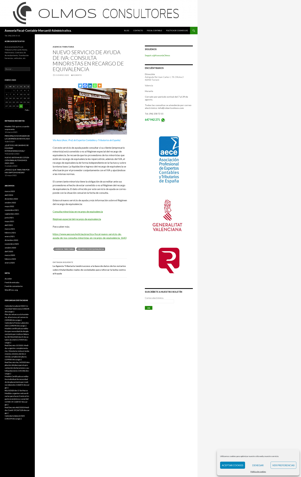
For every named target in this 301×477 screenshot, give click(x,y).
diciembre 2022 (11, 199)
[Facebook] (85, 85)
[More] (100, 85)
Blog (126, 30)
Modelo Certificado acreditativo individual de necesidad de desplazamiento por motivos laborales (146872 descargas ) (17, 382)
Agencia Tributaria (63, 47)
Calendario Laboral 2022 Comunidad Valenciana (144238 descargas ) (17, 309)
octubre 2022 (10, 202)
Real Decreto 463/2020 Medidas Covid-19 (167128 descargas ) (17, 410)
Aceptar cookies (232, 465)
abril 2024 (9, 195)
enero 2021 (10, 236)
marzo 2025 (10, 191)
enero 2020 (10, 263)
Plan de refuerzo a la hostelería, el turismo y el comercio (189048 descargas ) (17, 317)
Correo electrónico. (154, 298)
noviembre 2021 (12, 210)
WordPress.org (11, 290)
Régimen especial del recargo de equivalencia (77, 219)
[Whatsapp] (95, 85)
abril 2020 (9, 251)
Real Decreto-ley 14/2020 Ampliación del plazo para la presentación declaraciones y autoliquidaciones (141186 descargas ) (17, 368)
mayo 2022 (9, 206)
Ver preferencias (283, 465)
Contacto (138, 30)
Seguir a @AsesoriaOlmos (157, 55)
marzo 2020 (10, 255)
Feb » (27, 110)
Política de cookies (258, 471)
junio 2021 (9, 217)
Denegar (258, 465)
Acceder (8, 278)
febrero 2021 (10, 232)
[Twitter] (80, 85)
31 (21, 106)
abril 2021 (9, 225)
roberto (77, 75)
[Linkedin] (90, 85)
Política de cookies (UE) (177, 30)
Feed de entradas (12, 282)
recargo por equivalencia (91, 249)
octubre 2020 (10, 247)
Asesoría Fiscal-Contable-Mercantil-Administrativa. (38, 30)
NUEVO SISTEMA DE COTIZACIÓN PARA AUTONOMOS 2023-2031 (17, 160)
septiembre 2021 (12, 214)
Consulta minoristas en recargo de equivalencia (78, 211)
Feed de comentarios (14, 286)
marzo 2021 (10, 229)
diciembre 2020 (11, 240)
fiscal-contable (154, 30)
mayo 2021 (9, 221)
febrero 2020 (10, 259)
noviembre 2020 (12, 244)
